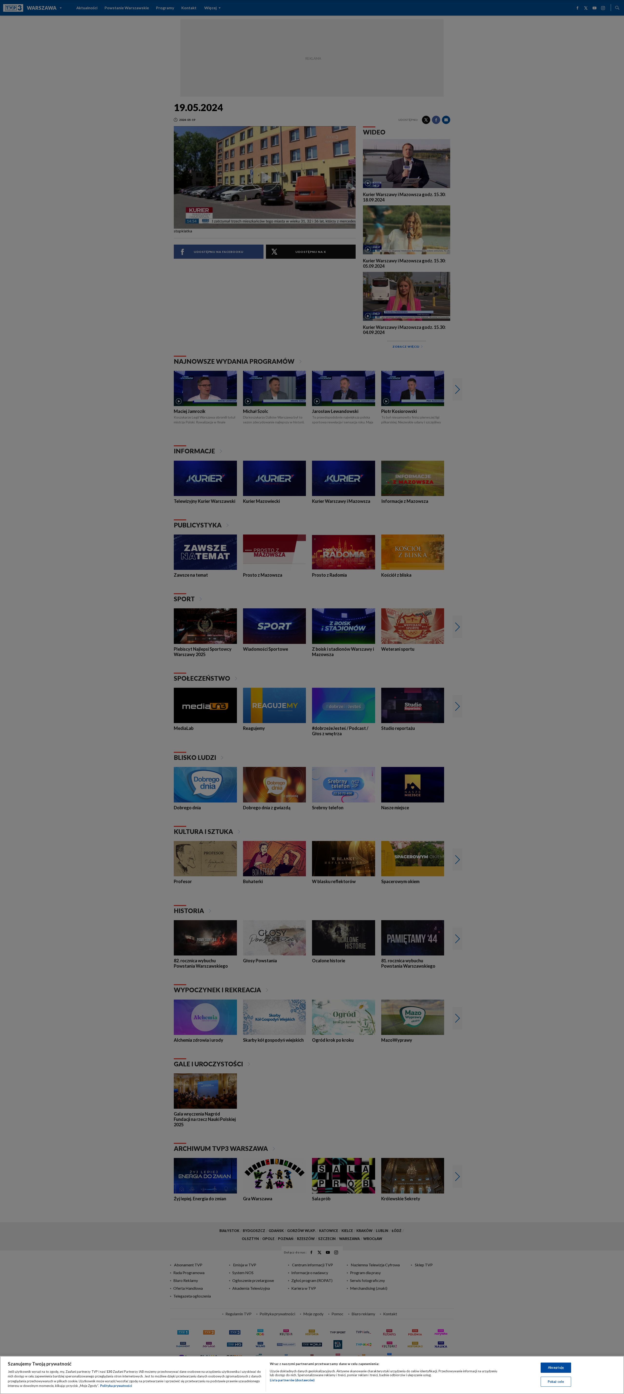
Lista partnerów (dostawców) (292, 1380)
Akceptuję (556, 1367)
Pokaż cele (556, 1381)
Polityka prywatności (116, 1386)
